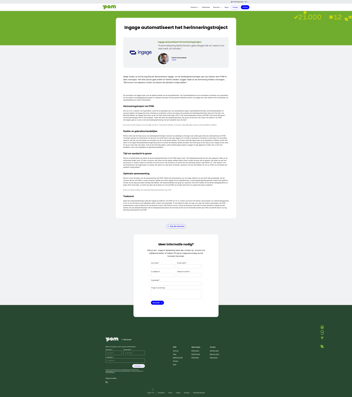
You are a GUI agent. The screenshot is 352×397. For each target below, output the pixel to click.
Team (174, 354)
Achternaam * (127, 349)
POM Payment (195, 354)
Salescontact (214, 357)
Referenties (206, 7)
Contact (245, 7)
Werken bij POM (178, 357)
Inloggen (235, 7)
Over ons (175, 350)
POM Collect (195, 357)
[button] (239, 2)
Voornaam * (109, 349)
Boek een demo (214, 354)
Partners (175, 361)
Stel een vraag (214, 350)
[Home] (109, 7)
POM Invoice (195, 350)
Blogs (227, 7)
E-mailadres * (110, 357)
